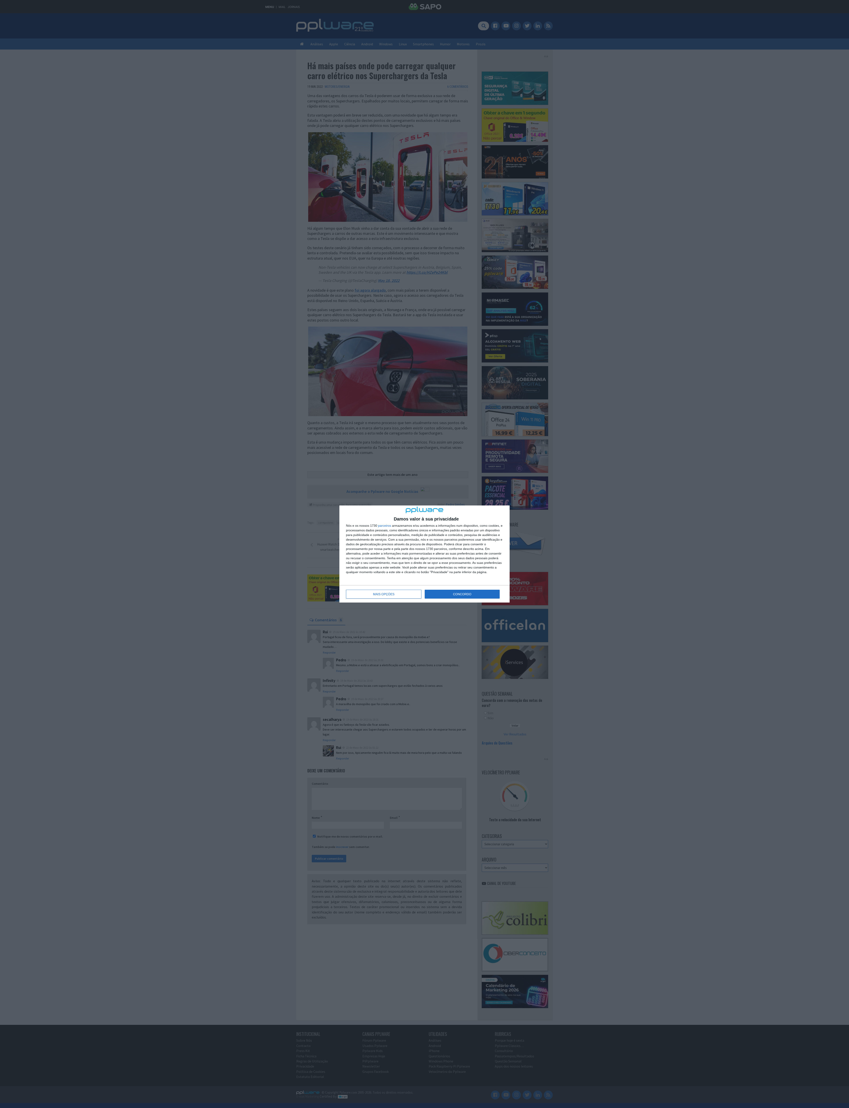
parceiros (384, 525)
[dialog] (424, 553)
